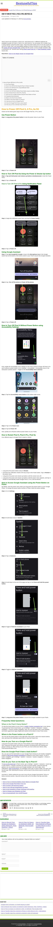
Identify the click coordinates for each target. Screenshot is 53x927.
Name (4, 854)
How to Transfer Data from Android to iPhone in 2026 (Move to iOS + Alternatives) (43, 824)
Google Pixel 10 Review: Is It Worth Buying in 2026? (22, 10)
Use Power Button (10, 84)
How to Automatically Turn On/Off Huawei (15, 793)
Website (4, 863)
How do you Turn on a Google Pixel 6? (15, 101)
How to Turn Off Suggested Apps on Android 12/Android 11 (43, 814)
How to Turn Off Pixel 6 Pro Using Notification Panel (17, 87)
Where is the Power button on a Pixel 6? (15, 99)
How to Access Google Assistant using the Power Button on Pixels (21, 94)
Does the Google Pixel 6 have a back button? (17, 103)
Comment (5, 841)
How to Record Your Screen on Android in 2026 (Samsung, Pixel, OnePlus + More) (9, 824)
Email (4, 858)
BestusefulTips (26, 3)
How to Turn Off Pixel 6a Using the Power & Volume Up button (20, 86)
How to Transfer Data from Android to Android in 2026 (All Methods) (19, 913)
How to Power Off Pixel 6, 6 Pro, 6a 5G (13, 82)
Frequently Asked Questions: (12, 96)
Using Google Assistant (11, 89)
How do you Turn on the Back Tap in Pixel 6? (17, 104)
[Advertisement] (26, 30)
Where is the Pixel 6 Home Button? (14, 97)
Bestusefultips (6, 16)
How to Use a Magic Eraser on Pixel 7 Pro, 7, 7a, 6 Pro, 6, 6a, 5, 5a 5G (9, 815)
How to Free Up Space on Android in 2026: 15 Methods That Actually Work (26, 824)
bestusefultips (22, 924)
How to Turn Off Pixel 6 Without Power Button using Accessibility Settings (22, 91)
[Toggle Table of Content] (48, 80)
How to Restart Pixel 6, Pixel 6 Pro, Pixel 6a (16, 92)
